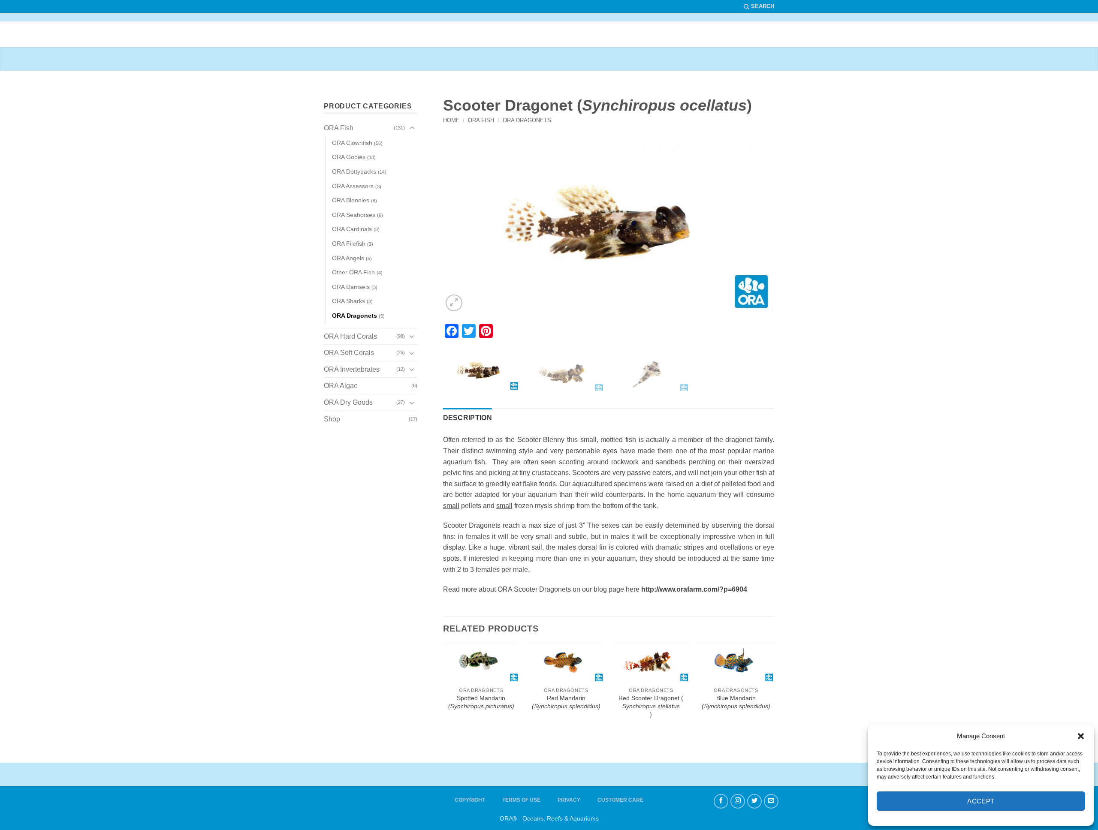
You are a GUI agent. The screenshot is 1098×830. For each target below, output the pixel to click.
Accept (981, 801)
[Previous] (473, 224)
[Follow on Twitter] (754, 801)
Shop (332, 419)
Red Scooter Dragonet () (650, 706)
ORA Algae (341, 385)
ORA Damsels (351, 286)
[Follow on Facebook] (721, 801)
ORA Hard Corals (350, 336)
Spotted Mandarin (481, 702)
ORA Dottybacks (354, 171)
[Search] (759, 6)
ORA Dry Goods (348, 402)
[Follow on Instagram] (737, 801)
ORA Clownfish (352, 142)
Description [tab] (467, 417)
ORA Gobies (348, 156)
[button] (1081, 736)
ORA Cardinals (352, 229)
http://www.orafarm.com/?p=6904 (694, 589)
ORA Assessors (353, 186)
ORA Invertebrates (352, 369)
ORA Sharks (348, 301)
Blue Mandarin (736, 702)
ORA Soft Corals (349, 352)
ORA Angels (348, 258)
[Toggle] (412, 128)
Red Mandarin (566, 702)
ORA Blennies (350, 200)
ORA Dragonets (527, 120)
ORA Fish (481, 120)
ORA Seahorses (353, 214)
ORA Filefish (348, 243)
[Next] (744, 224)
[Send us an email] (771, 801)
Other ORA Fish (353, 272)
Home (451, 120)
